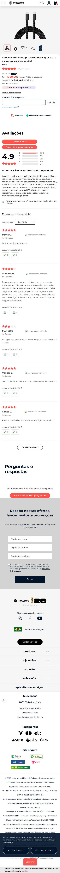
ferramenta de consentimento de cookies (30, 837)
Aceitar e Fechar (44, 850)
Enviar (30, 579)
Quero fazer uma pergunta (19, 147)
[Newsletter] (42, 3)
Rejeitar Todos (16, 850)
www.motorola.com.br (30, 807)
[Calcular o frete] (51, 102)
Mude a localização (34, 629)
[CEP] (23, 100)
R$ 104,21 (6, 74)
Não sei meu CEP (9, 107)
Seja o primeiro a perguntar (30, 495)
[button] (30, 26)
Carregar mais (30, 447)
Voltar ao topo (30, 642)
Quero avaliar (20, 141)
